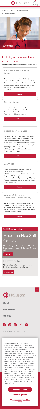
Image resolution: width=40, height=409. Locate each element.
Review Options (20, 394)
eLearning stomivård (8, 13)
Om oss (7, 316)
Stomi (4, 10)
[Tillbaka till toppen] (37, 289)
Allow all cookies (20, 390)
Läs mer (20, 94)
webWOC (9, 164)
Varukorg (34, 3)
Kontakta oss (8, 272)
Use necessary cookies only (20, 401)
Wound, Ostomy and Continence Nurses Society (17, 196)
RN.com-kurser (11, 102)
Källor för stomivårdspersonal (19, 10)
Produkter (9, 309)
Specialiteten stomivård (15, 131)
